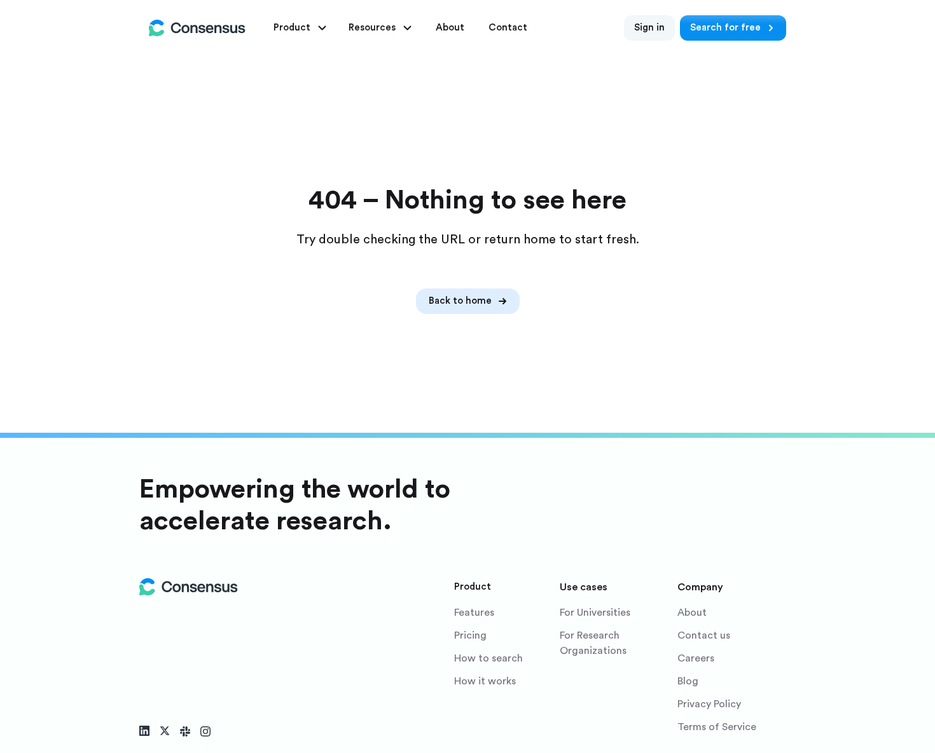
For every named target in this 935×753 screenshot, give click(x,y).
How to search (488, 658)
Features (474, 612)
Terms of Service (716, 727)
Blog (687, 681)
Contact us (703, 635)
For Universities (595, 612)
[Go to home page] (197, 28)
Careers (695, 658)
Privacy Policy (709, 704)
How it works (485, 681)
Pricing (470, 635)
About (692, 612)
